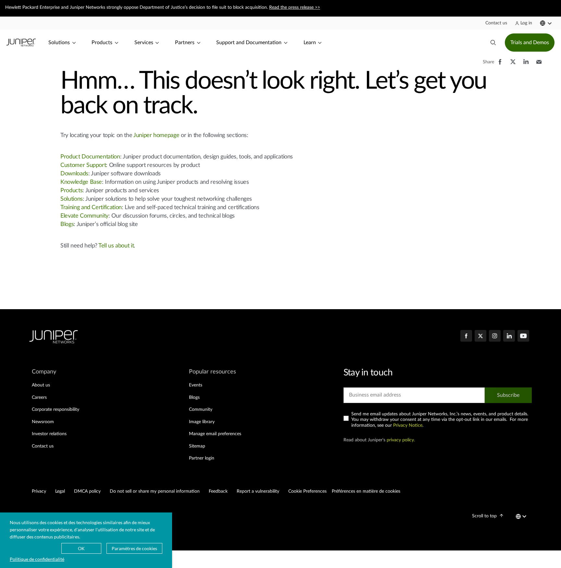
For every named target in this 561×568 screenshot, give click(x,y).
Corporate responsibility (55, 409)
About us (41, 385)
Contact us (43, 446)
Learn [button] (310, 42)
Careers (39, 397)
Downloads (74, 174)
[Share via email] (539, 65)
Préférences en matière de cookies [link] (366, 491)
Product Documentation (90, 157)
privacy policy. (401, 440)
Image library (202, 422)
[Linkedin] (509, 336)
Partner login (201, 458)
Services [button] (143, 42)
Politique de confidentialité (37, 559)
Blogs (67, 224)
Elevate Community (84, 216)
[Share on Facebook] (500, 65)
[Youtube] (523, 336)
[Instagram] (495, 336)
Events (195, 385)
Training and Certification (91, 207)
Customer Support (83, 165)
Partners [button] (184, 42)
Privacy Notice (407, 425)
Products (71, 191)
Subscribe (508, 395)
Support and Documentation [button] (248, 42)
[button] (496, 23)
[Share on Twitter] (513, 65)
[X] (480, 336)
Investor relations (49, 434)
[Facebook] (466, 336)
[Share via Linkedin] (526, 65)
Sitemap (197, 446)
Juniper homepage (156, 135)
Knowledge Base (81, 182)
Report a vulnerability (258, 491)
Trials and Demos (529, 42)
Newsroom (43, 422)
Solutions (71, 199)
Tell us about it (116, 246)
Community (200, 409)
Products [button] (102, 42)
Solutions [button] (59, 42)
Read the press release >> (294, 7)
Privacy (39, 491)
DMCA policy (87, 491)
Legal (60, 491)
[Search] (493, 42)
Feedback (218, 491)
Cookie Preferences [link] (307, 491)
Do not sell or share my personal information (155, 491)
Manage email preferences (215, 434)
